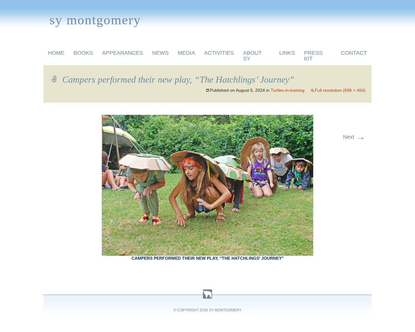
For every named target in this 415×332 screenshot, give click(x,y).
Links (287, 53)
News (160, 53)
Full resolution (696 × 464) (340, 90)
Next (354, 137)
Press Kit (313, 56)
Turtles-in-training (287, 90)
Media (186, 53)
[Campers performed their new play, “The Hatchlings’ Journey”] (207, 118)
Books (83, 53)
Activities (219, 53)
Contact (354, 53)
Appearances (122, 53)
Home (56, 53)
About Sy (252, 56)
